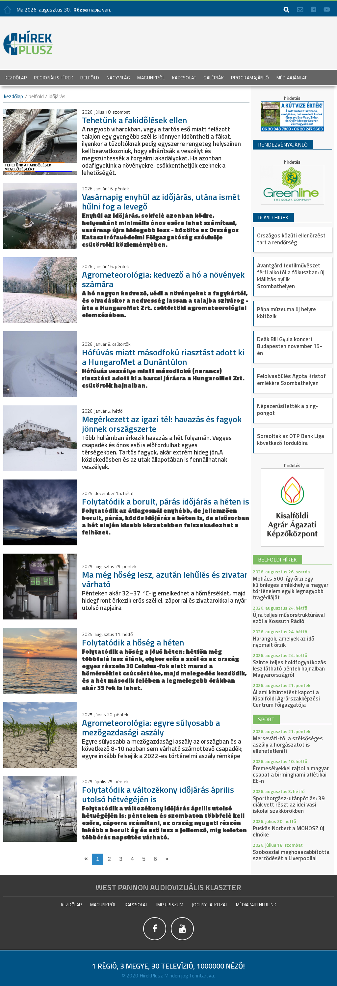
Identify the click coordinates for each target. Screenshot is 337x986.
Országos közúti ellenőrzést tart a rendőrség (291, 239)
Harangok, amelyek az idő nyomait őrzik (283, 641)
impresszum (169, 904)
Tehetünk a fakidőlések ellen (134, 120)
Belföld (89, 77)
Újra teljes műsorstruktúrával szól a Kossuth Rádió (289, 618)
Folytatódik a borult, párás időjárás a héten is (165, 501)
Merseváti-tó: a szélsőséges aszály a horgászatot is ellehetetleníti (288, 744)
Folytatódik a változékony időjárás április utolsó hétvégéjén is (158, 794)
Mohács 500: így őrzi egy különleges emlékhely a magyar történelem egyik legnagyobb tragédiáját (290, 588)
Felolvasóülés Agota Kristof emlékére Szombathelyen (291, 379)
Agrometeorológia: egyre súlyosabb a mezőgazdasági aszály (151, 727)
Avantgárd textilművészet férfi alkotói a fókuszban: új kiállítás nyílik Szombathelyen (290, 275)
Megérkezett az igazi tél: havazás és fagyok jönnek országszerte (162, 424)
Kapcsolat (184, 77)
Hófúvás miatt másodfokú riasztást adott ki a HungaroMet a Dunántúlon (163, 357)
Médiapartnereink (256, 904)
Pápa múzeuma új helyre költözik (286, 312)
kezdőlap (13, 96)
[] (182, 940)
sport (266, 719)
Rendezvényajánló (283, 145)
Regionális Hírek (53, 77)
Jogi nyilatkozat (209, 904)
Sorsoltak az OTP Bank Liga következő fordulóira (290, 439)
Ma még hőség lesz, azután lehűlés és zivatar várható (164, 579)
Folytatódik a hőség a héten (133, 642)
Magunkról (151, 77)
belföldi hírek (277, 559)
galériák (213, 77)
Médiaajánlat (291, 77)
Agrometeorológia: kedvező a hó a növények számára (163, 279)
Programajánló (250, 77)
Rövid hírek (273, 217)
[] (155, 940)
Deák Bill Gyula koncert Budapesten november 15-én (289, 346)
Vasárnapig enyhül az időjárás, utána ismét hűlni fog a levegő (161, 201)
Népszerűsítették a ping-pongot (287, 409)
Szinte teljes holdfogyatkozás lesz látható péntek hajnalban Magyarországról (289, 668)
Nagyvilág (118, 77)
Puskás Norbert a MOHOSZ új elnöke (288, 831)
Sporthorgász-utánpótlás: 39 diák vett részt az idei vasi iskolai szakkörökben (289, 804)
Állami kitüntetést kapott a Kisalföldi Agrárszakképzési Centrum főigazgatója (286, 698)
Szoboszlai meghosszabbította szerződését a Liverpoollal (291, 855)
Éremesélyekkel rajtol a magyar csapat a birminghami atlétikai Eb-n (291, 774)
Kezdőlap (16, 77)
